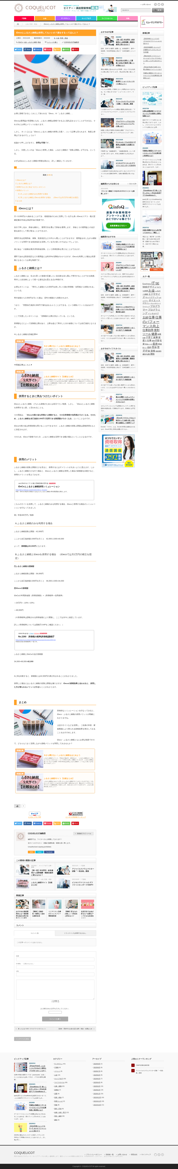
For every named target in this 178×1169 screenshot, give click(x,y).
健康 (154, 333)
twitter (159, 4)
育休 (154, 347)
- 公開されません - (25, 963)
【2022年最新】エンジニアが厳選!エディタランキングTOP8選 (152, 49)
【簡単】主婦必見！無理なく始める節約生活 (38, 914)
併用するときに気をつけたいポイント (31, 187)
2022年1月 (96, 1093)
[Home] (18, 24)
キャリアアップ (151, 297)
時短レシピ (148, 344)
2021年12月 (97, 1097)
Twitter (39, 852)
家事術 (56, 1090)
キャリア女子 (86, 18)
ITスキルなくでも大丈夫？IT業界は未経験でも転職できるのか (126, 144)
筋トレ (145, 347)
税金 (39, 42)
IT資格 (24, 18)
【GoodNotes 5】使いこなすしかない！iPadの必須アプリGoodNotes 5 (152, 193)
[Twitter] (155, 1154)
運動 (152, 354)
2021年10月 (97, 1105)
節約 (149, 347)
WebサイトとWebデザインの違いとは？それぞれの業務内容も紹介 (125, 309)
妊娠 (144, 337)
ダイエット (154, 300)
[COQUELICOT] (35, 12)
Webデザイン (150, 287)
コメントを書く (52, 42)
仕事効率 (148, 329)
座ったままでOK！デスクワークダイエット (32, 1028)
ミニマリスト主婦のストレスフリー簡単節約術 (54, 914)
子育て (149, 337)
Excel (145, 284)
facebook (162, 4)
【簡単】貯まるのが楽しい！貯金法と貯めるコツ (71, 914)
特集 (127, 18)
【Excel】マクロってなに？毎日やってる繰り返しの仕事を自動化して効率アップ (126, 420)
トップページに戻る (22, 1039)
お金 (44, 18)
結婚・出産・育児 (60, 1112)
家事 (155, 337)
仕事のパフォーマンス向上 (152, 322)
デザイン (146, 303)
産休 (155, 343)
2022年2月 (96, 1090)
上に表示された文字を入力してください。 (55, 1009)
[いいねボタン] (17, 806)
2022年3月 (96, 1086)
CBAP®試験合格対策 (142, 1065)
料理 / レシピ (58, 1101)
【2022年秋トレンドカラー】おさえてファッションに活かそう (152, 41)
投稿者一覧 (110, 1154)
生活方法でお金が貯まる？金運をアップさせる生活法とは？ (87, 915)
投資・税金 (64, 38)
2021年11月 (97, 1101)
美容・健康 (58, 1116)
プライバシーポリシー (94, 1154)
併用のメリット (22, 190)
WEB (31, 852)
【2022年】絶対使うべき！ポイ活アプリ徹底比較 (125, 329)
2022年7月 (96, 1071)
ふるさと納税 (32, 42)
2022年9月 (96, 1064)
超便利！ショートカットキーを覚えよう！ (125, 82)
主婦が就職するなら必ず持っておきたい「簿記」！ (152, 231)
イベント (57, 1071)
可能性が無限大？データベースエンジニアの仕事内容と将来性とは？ (125, 246)
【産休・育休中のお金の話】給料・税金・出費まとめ (75, 1028)
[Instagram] (162, 1154)
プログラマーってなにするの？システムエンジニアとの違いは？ (125, 123)
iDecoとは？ (22, 180)
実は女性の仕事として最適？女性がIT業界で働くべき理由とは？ (125, 63)
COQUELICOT (24, 1153)
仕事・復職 (58, 1086)
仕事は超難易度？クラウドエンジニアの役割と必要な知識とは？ (152, 113)
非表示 (49, 175)
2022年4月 (96, 1082)
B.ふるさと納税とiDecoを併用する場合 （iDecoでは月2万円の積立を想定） (49, 197)
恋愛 (157, 340)
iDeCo (20, 42)
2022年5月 (96, 1078)
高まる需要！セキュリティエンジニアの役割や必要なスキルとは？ (125, 399)
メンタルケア (153, 313)
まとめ (19, 201)
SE (157, 283)
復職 (153, 340)
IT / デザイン (65, 18)
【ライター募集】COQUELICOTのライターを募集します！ (118, 192)
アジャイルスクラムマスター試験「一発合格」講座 (83, 870)
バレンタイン (154, 303)
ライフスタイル (107, 18)
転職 (148, 354)
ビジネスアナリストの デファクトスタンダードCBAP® (82, 884)
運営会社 (134, 1154)
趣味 (144, 354)
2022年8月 (96, 1067)
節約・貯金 (58, 1108)
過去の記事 (132, 183)
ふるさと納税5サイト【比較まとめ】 (41, 884)
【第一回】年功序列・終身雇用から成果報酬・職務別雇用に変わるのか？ (42, 872)
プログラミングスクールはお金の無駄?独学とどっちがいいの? (126, 267)
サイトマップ (146, 1154)
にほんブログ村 (34, 817)
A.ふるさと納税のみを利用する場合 (33, 194)
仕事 (151, 317)
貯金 (147, 351)
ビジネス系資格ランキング (76, 817)
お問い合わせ (146, 4)
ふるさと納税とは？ (24, 183)
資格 (153, 351)
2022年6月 (96, 1075)
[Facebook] (159, 1154)
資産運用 (158, 351)
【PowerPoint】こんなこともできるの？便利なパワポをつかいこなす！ (37, 1068)
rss (155, 4)
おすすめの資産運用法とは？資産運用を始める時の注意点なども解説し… (22, 916)
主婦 (145, 317)
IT (153, 283)
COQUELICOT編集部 (71, 42)
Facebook (49, 852)
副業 (159, 334)
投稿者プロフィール (84, 833)
